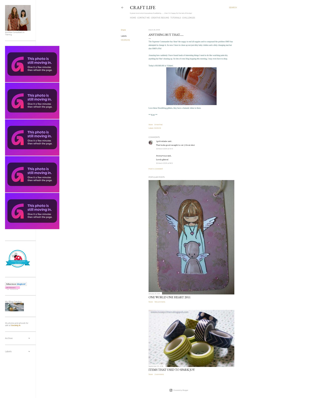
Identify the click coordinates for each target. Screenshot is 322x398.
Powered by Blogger (180, 390)
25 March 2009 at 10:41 (164, 149)
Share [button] (123, 30)
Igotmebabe (161, 141)
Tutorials (175, 18)
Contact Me (143, 18)
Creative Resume (160, 18)
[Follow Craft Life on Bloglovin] (16, 285)
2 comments (159, 374)
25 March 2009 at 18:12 (164, 163)
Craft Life (142, 7)
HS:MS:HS (125, 40)
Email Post (159, 124)
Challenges (188, 18)
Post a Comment (156, 169)
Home (133, 18)
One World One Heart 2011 (170, 297)
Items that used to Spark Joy (172, 370)
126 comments (160, 302)
